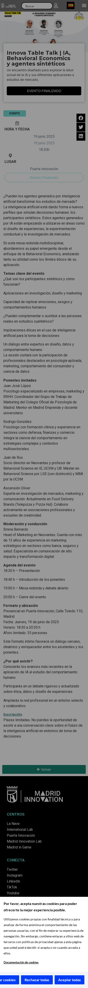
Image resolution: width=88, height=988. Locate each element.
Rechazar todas (37, 980)
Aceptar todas (69, 980)
